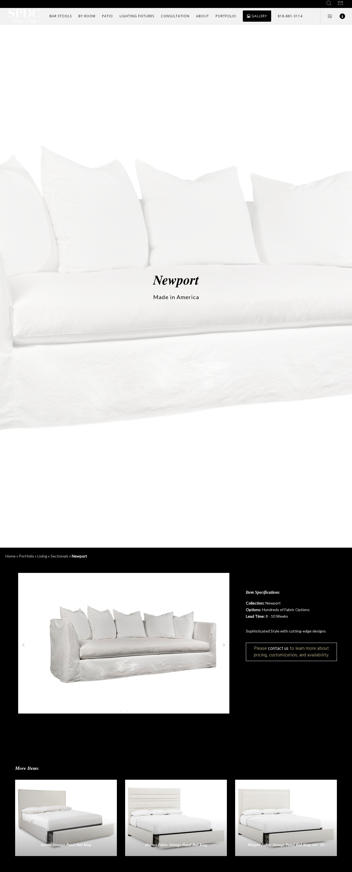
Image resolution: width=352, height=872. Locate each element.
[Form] (340, 3)
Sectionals (59, 556)
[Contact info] (339, 16)
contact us (278, 648)
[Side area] (326, 16)
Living (42, 556)
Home (11, 556)
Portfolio (26, 556)
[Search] (329, 3)
